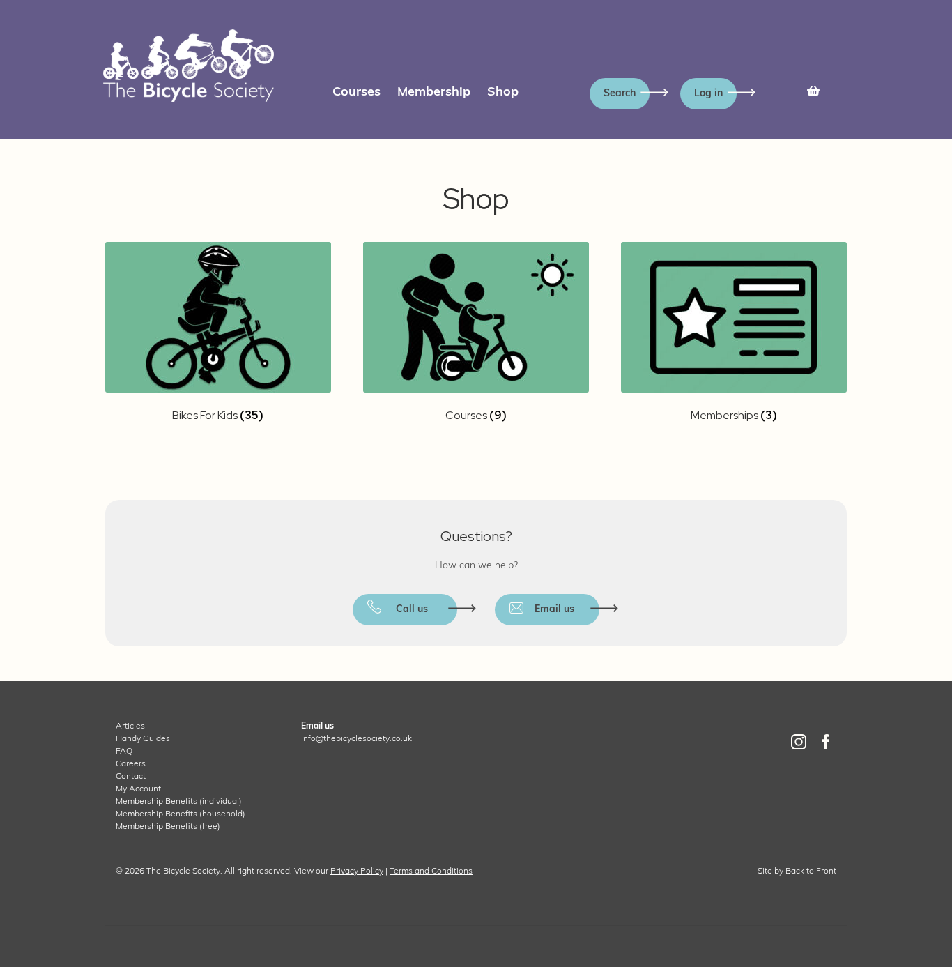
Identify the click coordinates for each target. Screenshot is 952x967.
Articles (130, 726)
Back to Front (810, 871)
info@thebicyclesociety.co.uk (356, 739)
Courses (356, 92)
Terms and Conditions (431, 871)
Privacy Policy (356, 871)
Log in (708, 94)
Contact (131, 776)
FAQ (124, 751)
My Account (138, 789)
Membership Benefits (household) (180, 814)
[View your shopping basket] (813, 88)
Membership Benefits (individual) (179, 802)
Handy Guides (143, 739)
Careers (131, 764)
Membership (433, 92)
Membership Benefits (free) (168, 827)
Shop (503, 92)
